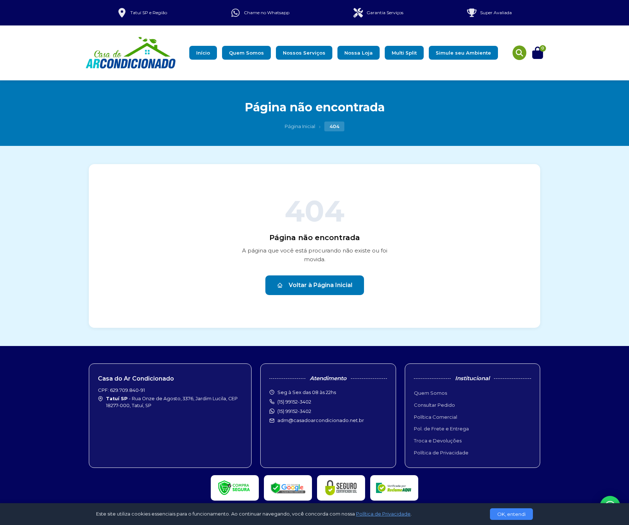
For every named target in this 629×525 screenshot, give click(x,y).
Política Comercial (435, 417)
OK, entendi (511, 514)
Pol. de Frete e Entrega (441, 428)
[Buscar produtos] (519, 53)
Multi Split (404, 53)
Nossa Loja (358, 53)
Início (203, 53)
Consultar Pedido (434, 405)
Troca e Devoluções (438, 441)
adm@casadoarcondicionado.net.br (320, 420)
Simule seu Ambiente (463, 53)
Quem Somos (246, 53)
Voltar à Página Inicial (320, 285)
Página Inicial (300, 126)
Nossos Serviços (304, 53)
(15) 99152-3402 (294, 411)
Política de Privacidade (441, 453)
